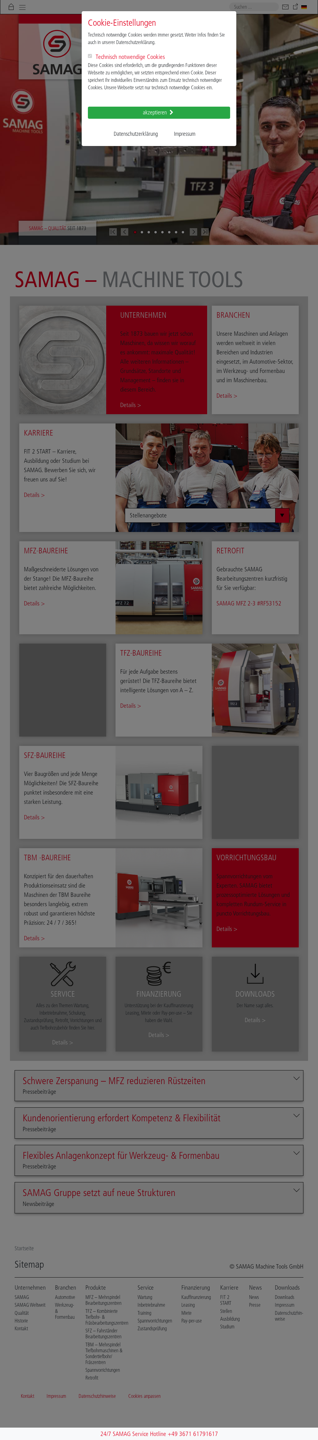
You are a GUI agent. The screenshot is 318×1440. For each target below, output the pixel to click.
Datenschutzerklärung (136, 134)
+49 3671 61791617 (193, 1434)
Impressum (184, 134)
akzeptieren (155, 112)
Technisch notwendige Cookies (130, 56)
